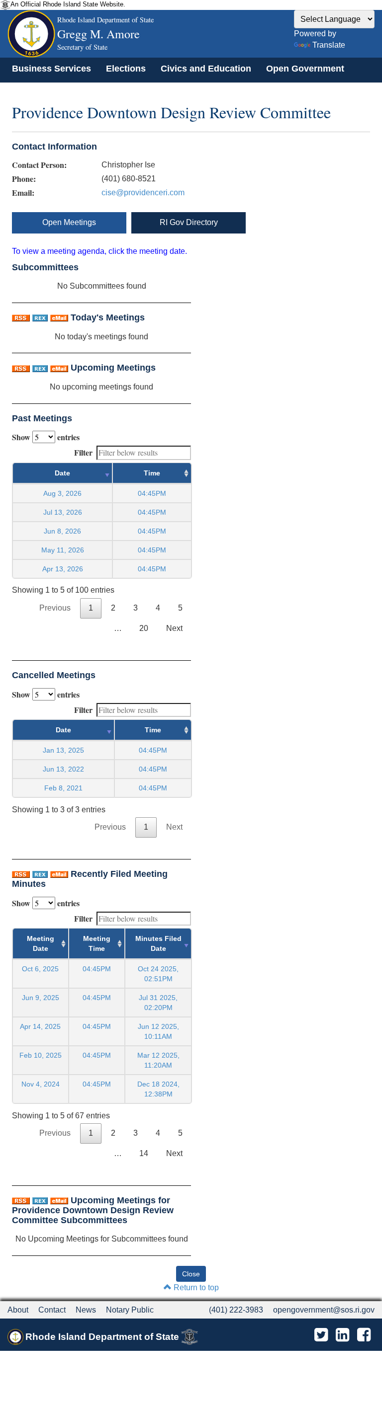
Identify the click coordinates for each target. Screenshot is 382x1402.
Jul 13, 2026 (62, 512)
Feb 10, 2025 (40, 1055)
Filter (83, 452)
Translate (328, 45)
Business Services (51, 69)
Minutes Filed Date (158, 943)
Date (62, 473)
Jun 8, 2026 (62, 531)
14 (143, 1153)
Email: (23, 192)
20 (143, 628)
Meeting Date (40, 943)
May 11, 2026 (62, 550)
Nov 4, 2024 (40, 1084)
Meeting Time (96, 943)
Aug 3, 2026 (62, 493)
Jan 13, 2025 (63, 750)
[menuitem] (51, 68)
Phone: (24, 178)
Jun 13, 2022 (63, 769)
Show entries (46, 437)
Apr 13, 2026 (62, 569)
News (86, 1310)
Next (174, 628)
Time (152, 473)
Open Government (305, 69)
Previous (55, 608)
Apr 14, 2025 (40, 1026)
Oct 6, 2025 (40, 969)
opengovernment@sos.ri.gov (324, 1310)
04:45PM (97, 969)
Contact (52, 1310)
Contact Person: (39, 164)
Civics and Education (206, 69)
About (17, 1310)
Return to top (195, 1287)
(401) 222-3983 (236, 1310)
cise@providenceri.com (143, 192)
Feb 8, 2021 (63, 788)
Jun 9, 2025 (40, 998)
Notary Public (130, 1310)
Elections (126, 69)
